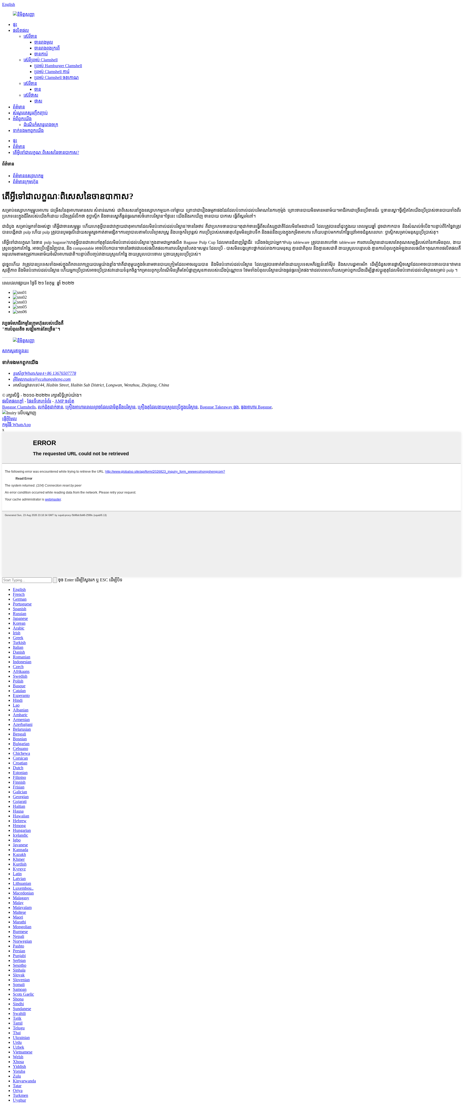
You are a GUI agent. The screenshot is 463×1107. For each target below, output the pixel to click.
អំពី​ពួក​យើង (22, 118)
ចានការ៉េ (41, 54)
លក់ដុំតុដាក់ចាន (50, 407)
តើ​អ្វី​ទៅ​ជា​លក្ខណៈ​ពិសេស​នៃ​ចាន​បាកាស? (46, 152)
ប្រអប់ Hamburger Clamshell (58, 65)
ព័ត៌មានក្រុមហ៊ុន (25, 181)
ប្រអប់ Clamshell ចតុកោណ (56, 77)
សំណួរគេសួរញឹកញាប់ (30, 113)
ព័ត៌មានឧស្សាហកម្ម (28, 175)
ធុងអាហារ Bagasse (256, 407)
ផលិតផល (21, 30)
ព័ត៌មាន (19, 107)
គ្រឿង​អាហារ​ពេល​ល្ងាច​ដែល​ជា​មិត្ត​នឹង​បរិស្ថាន (100, 407)
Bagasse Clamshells (19, 407)
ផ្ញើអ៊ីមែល (9, 418)
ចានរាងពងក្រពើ (47, 48)
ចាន (37, 89)
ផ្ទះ (15, 24)
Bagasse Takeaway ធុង (219, 407)
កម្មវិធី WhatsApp (16, 424)
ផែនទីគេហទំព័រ (39, 401)
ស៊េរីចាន (30, 36)
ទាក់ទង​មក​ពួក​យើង (28, 130)
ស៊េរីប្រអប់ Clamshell (41, 60)
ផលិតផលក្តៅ (13, 401)
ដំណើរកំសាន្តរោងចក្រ (41, 124)
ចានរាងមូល (43, 42)
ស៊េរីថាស (31, 95)
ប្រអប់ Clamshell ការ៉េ (51, 71)
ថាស (38, 101)
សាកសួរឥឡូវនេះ (15, 350)
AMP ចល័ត (64, 401)
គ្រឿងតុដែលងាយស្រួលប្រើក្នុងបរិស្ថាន (168, 407)
